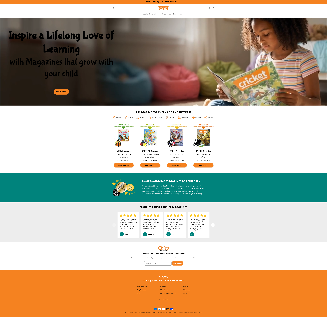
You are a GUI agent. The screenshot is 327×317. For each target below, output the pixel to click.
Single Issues (142, 290)
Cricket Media (133, 312)
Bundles (163, 287)
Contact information (184, 312)
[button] (114, 8)
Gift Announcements (168, 293)
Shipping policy (173, 312)
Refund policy (152, 312)
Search (185, 287)
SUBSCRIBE (177, 263)
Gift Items (164, 290)
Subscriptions (142, 287)
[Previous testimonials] (114, 225)
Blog (138, 293)
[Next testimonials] (213, 225)
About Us (186, 290)
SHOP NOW (61, 91)
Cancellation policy (196, 312)
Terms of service (162, 312)
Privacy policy (143, 312)
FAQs (185, 293)
